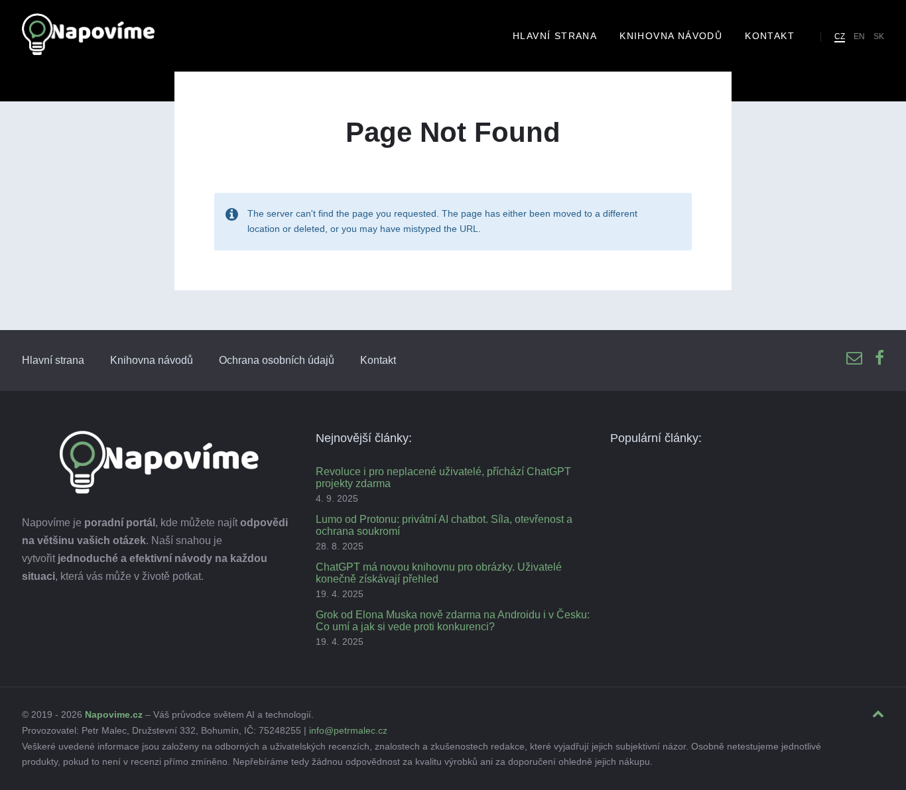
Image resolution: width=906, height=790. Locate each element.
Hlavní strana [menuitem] (555, 35)
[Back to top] (878, 714)
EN (859, 36)
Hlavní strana (53, 360)
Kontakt (378, 360)
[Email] (854, 359)
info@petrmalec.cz (348, 730)
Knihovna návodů (151, 360)
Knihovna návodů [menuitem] (670, 35)
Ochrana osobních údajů (276, 360)
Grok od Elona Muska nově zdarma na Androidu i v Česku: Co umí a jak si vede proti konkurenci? (453, 620)
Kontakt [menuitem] (770, 35)
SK (879, 36)
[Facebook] (879, 359)
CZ (839, 36)
